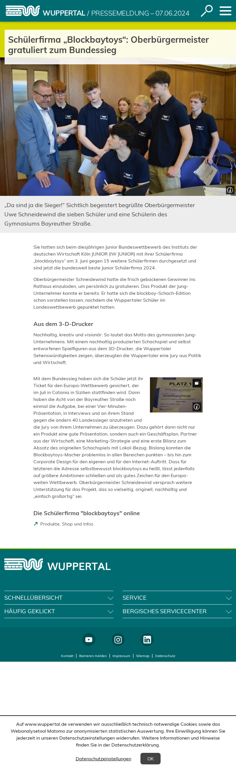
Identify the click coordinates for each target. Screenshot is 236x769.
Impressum (121, 656)
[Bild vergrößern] (176, 394)
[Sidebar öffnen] (225, 10)
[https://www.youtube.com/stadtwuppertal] (89, 639)
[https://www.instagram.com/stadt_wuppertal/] (118, 639)
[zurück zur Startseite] (23, 10)
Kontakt (67, 656)
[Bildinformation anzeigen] (229, 189)
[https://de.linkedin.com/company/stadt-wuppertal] (147, 639)
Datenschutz (165, 656)
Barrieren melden (93, 656)
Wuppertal (64, 13)
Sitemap (142, 656)
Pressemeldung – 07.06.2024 (140, 13)
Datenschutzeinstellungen (103, 759)
